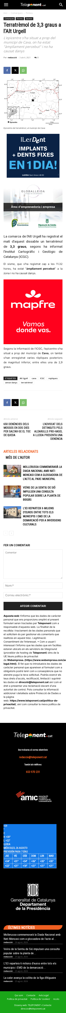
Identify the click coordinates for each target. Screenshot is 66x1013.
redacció (12, 57)
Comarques (17, 13)
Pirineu (29, 13)
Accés (56, 999)
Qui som (19, 995)
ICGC (42, 378)
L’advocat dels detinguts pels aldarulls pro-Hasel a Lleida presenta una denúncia (47, 431)
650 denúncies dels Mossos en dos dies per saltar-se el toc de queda (17, 429)
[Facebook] (7, 70)
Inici (5, 13)
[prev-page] (6, 533)
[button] (6, 4)
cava (34, 378)
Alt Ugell (24, 378)
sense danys (11, 382)
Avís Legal (44, 995)
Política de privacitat (17, 999)
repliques (53, 378)
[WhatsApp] (23, 70)
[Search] (61, 4)
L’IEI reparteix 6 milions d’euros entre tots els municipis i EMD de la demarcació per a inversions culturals (42, 516)
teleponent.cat (40, 682)
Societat (29, 18)
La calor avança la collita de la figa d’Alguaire (30, 977)
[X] (15, 70)
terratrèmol (27, 382)
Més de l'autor (18, 457)
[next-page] (11, 533)
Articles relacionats (21, 451)
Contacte (30, 995)
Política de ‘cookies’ (40, 999)
